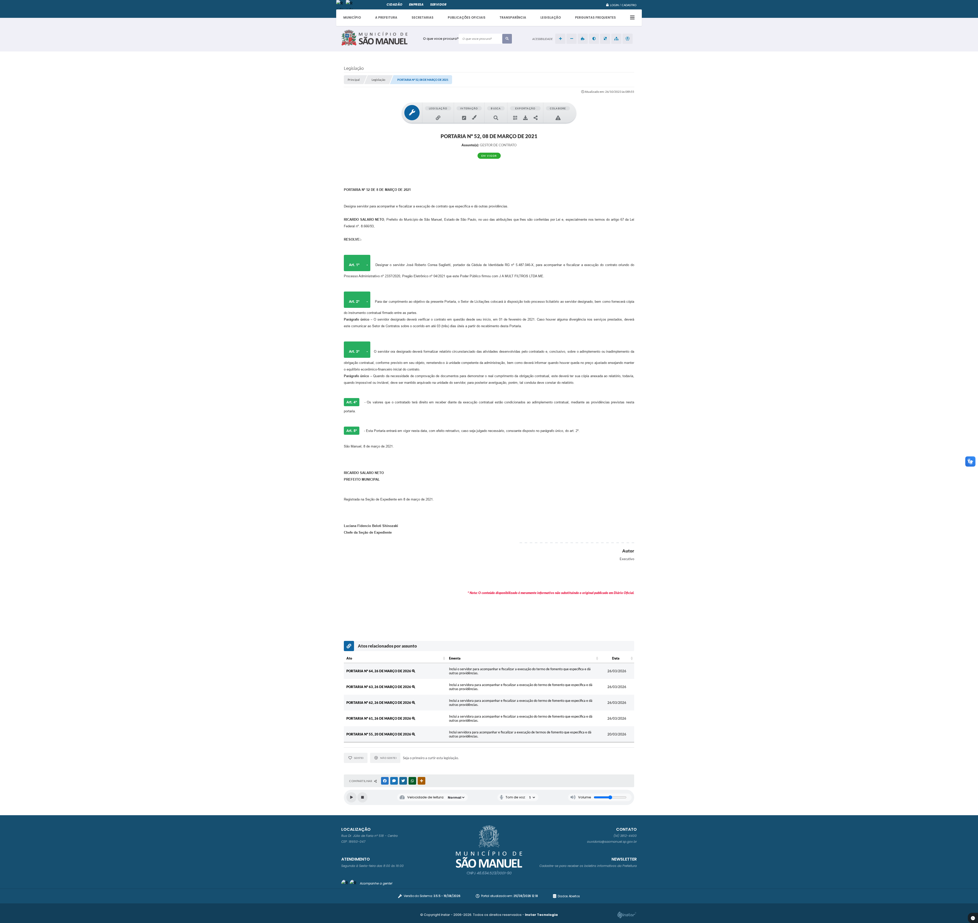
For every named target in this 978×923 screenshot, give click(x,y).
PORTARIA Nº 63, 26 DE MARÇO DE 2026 (379, 687)
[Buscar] (507, 39)
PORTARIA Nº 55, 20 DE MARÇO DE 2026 (379, 734)
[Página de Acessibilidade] (627, 39)
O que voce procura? (441, 38)
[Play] (351, 797)
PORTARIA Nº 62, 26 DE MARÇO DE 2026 (379, 703)
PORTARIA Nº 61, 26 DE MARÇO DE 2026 (379, 718)
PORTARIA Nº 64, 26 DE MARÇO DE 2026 (379, 671)
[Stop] (362, 797)
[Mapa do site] (616, 39)
